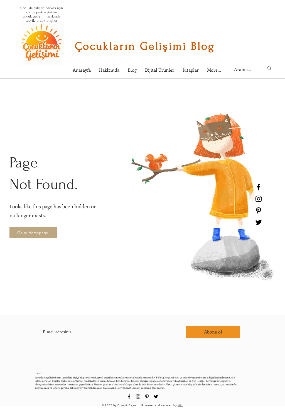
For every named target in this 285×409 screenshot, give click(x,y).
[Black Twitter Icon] (258, 222)
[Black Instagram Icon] (258, 199)
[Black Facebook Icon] (258, 187)
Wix (180, 405)
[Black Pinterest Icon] (258, 210)
